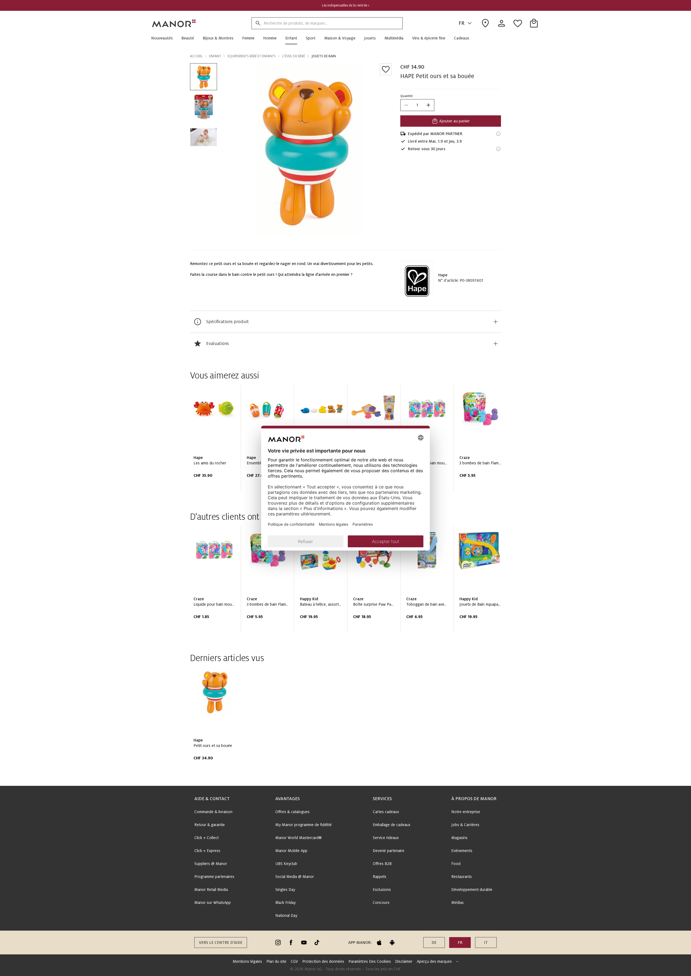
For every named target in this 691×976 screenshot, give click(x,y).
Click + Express (207, 850)
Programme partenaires (214, 876)
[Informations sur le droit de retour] (498, 149)
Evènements (461, 850)
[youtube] (304, 942)
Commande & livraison (213, 812)
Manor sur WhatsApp (212, 902)
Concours (381, 902)
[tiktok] (316, 942)
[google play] (392, 942)
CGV (294, 961)
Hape (443, 275)
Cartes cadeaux (386, 812)
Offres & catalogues (292, 812)
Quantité (406, 96)
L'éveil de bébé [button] (293, 56)
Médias (457, 902)
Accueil (196, 56)
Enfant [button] (215, 56)
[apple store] (379, 942)
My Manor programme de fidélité (303, 825)
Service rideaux (386, 838)
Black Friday (285, 902)
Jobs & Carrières (465, 825)
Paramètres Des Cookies (369, 961)
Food (455, 863)
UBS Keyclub (286, 863)
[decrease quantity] (406, 105)
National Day (286, 915)
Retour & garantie (209, 825)
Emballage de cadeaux (391, 825)
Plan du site (276, 961)
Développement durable (471, 889)
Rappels (379, 876)
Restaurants (461, 876)
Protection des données (323, 961)
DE (434, 942)
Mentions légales (247, 961)
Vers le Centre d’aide (220, 942)
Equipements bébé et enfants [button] (252, 56)
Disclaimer (403, 961)
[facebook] (291, 942)
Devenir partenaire (388, 850)
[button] (164, 38)
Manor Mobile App (291, 850)
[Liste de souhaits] (386, 69)
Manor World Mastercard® (298, 838)
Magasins (459, 838)
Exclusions (382, 889)
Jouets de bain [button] (323, 56)
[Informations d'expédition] (498, 133)
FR (462, 23)
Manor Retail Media (211, 889)
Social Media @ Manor (294, 876)
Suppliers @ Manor (210, 863)
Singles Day (285, 889)
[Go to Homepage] (174, 23)
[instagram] (278, 942)
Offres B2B (382, 863)
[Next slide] (481, 440)
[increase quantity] (428, 105)
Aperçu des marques (434, 961)
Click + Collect (206, 838)
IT (486, 942)
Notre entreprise (465, 812)
